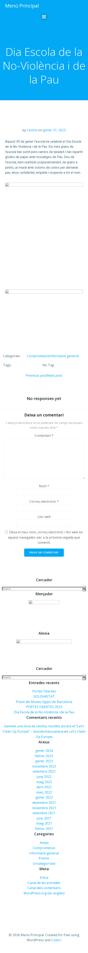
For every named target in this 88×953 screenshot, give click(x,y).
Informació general (64, 356)
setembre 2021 (44, 813)
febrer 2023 (44, 756)
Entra (44, 877)
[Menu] (44, 16)
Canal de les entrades (44, 883)
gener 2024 (44, 750)
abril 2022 (44, 787)
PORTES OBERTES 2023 (44, 707)
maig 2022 (44, 782)
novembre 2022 (44, 766)
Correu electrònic (44, 501)
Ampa (44, 842)
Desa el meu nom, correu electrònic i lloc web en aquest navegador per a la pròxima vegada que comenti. (45, 537)
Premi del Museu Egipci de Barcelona (44, 702)
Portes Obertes (44, 691)
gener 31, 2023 (54, 130)
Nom (44, 486)
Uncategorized (44, 863)
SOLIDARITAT (44, 696)
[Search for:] (42, 588)
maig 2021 (44, 823)
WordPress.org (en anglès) (44, 893)
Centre (32, 130)
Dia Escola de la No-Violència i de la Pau (44, 712)
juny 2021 (44, 818)
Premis (44, 858)
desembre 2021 (44, 802)
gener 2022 (44, 797)
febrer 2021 (44, 828)
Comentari (44, 435)
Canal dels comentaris (44, 888)
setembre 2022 (44, 771)
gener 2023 (44, 761)
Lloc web (44, 516)
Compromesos (38, 356)
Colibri (56, 940)
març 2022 (44, 792)
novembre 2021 (44, 808)
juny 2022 (44, 776)
